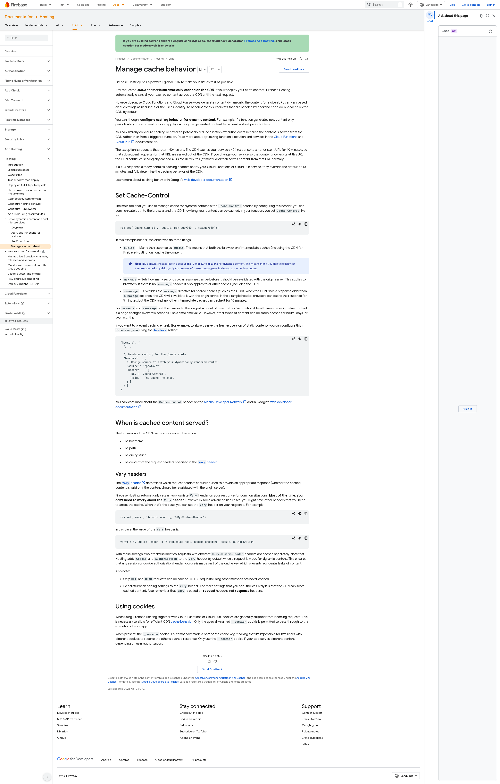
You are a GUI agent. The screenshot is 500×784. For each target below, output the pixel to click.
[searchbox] (26, 38)
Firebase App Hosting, (259, 41)
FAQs (305, 744)
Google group (310, 725)
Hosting (47, 16)
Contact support (312, 712)
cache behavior (182, 622)
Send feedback (294, 69)
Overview (11, 25)
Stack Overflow (311, 719)
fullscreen (487, 15)
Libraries (62, 731)
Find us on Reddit (190, 719)
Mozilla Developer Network (223, 402)
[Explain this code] (293, 224)
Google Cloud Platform (169, 760)
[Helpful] (300, 59)
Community (140, 4)
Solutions (83, 4)
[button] (23, 61)
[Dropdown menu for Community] (152, 4)
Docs (116, 4)
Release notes (310, 731)
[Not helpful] (306, 59)
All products (198, 760)
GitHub (61, 737)
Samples (135, 25)
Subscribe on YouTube (193, 731)
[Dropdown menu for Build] (51, 4)
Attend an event (190, 737)
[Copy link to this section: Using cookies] (158, 607)
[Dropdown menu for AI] (63, 25)
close (493, 15)
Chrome (124, 760)
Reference (116, 25)
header (207, 462)
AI (57, 25)
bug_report (481, 15)
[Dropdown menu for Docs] (124, 4)
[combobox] (384, 4)
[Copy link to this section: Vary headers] (150, 474)
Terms (61, 775)
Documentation (19, 16)
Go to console (471, 4)
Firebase (120, 58)
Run (62, 4)
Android (106, 760)
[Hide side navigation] (47, 777)
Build (43, 4)
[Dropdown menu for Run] (69, 4)
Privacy (72, 775)
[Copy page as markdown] (212, 69)
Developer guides (68, 712)
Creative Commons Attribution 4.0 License (220, 678)
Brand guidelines (312, 737)
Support (166, 4)
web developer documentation (206, 180)
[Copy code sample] (306, 224)
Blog (452, 4)
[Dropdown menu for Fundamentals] (48, 25)
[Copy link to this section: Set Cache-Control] (173, 196)
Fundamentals (34, 25)
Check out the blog (191, 712)
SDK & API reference (69, 719)
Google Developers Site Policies (160, 681)
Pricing (101, 4)
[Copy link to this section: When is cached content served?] (212, 423)
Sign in (491, 4)
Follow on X (187, 725)
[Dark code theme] (300, 224)
